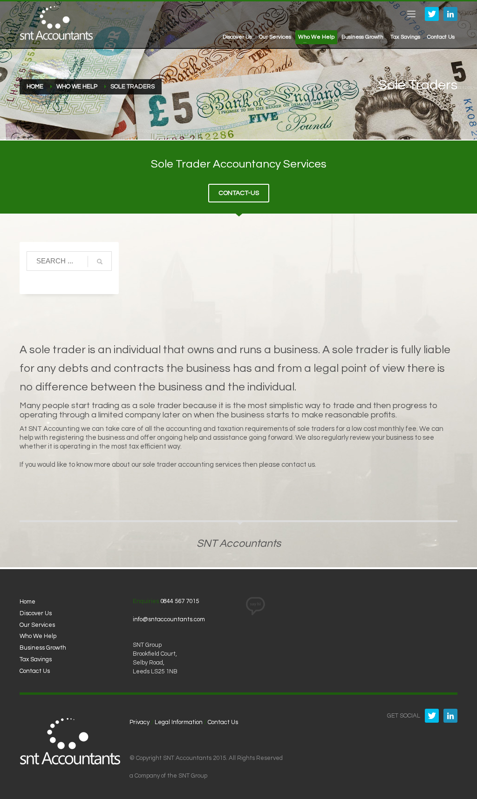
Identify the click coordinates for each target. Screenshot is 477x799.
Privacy (139, 722)
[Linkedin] (450, 716)
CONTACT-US (238, 193)
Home (27, 601)
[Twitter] (432, 14)
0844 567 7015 (179, 601)
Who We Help (38, 636)
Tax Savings (36, 659)
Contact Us (35, 671)
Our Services (37, 625)
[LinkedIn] (450, 14)
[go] (100, 261)
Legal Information (179, 722)
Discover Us (36, 613)
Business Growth (43, 648)
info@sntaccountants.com (169, 619)
